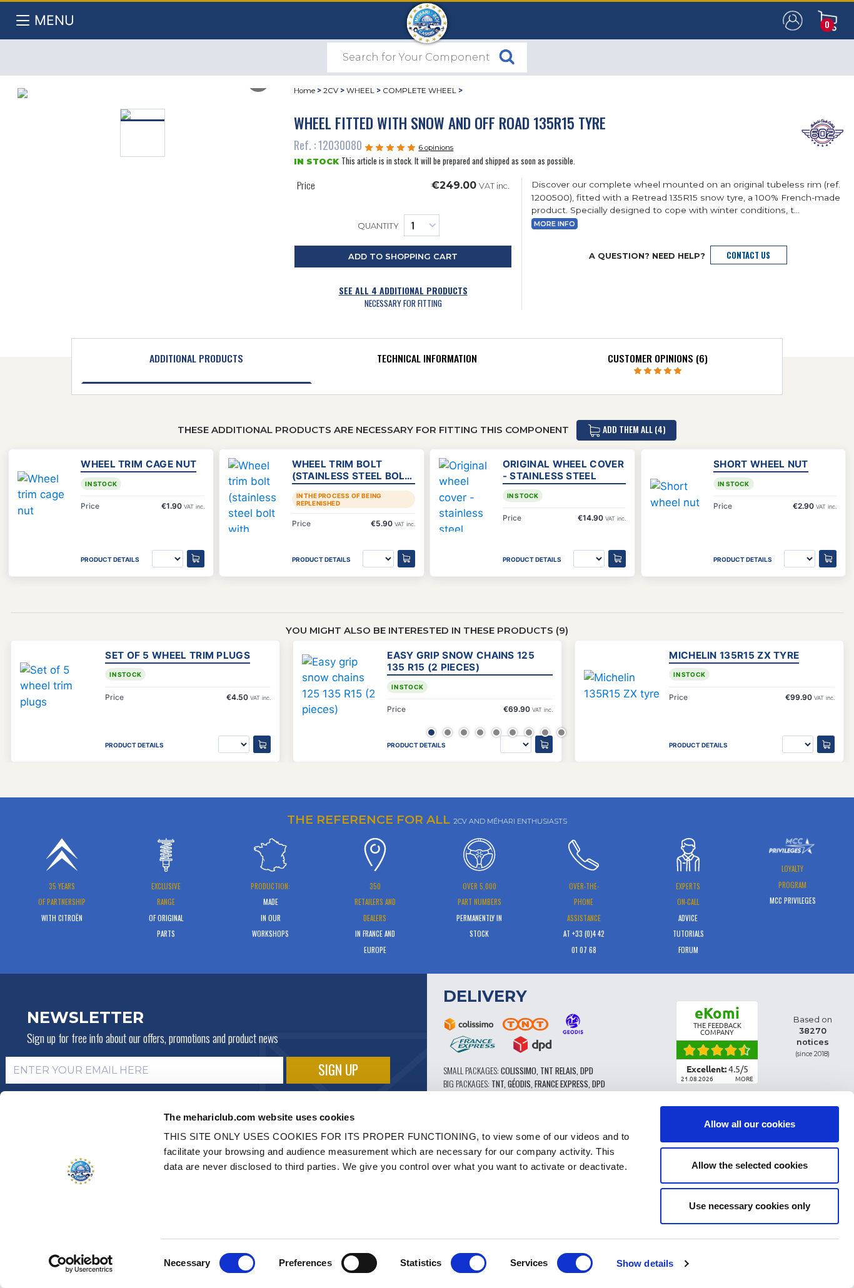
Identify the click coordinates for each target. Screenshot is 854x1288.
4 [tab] (480, 732)
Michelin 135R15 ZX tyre (734, 655)
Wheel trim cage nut (138, 464)
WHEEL (360, 90)
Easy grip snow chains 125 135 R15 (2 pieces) (461, 661)
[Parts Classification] (822, 132)
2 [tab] (447, 732)
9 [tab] (561, 732)
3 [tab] (464, 732)
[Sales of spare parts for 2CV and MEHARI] (427, 17)
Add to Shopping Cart (403, 256)
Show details (644, 1263)
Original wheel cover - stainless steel (563, 470)
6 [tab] (512, 732)
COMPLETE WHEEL (419, 90)
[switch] (359, 1263)
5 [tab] (496, 732)
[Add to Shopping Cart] (262, 744)
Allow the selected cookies (749, 1165)
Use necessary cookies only (749, 1206)
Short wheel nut (760, 464)
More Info (554, 224)
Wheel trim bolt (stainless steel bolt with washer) (351, 470)
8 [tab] (545, 732)
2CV (330, 90)
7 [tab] (529, 732)
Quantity (378, 226)
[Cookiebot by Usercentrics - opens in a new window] (81, 1263)
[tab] (196, 361)
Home (304, 90)
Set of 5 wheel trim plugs (177, 655)
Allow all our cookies (749, 1124)
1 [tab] (431, 732)
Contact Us (748, 255)
